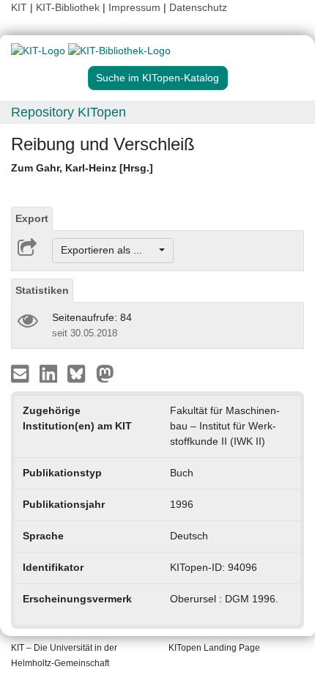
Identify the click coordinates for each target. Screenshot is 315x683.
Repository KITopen (68, 112)
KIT (19, 7)
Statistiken (42, 290)
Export (31, 218)
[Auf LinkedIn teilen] (50, 372)
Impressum (134, 7)
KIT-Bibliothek (69, 7)
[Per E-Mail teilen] (21, 372)
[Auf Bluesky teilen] (80, 372)
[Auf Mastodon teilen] (105, 372)
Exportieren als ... (109, 250)
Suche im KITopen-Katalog (157, 78)
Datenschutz (198, 7)
